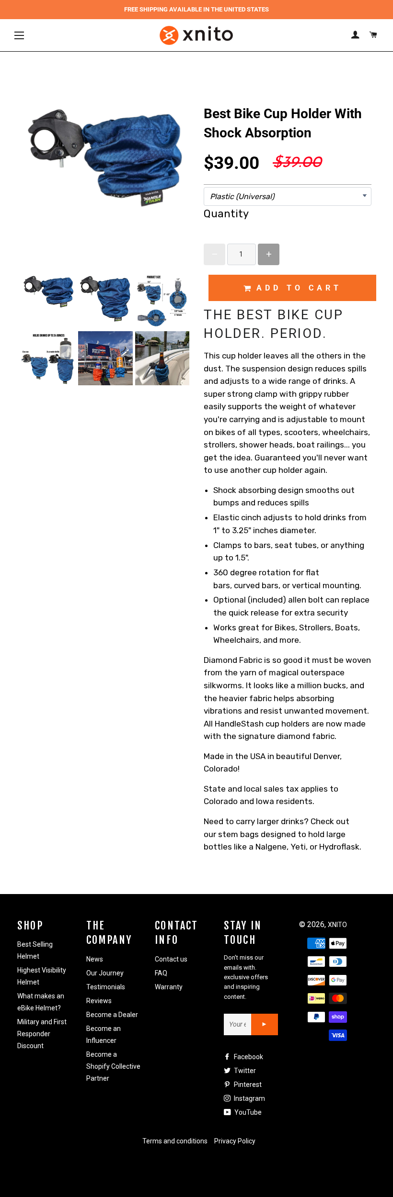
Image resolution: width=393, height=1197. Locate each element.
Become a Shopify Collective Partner (113, 1066)
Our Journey (105, 973)
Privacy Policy (234, 1141)
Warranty (169, 987)
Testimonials (105, 987)
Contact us (171, 959)
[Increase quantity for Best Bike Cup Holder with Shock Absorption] (268, 254)
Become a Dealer (112, 1014)
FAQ (161, 973)
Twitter (244, 1070)
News (94, 959)
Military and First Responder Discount (42, 1034)
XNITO (337, 925)
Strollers (315, 627)
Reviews (99, 1001)
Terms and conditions (175, 1141)
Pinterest (247, 1084)
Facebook (247, 1057)
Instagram (248, 1098)
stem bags (238, 834)
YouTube (247, 1112)
